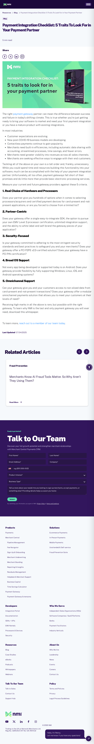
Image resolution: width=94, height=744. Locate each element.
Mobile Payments (56, 542)
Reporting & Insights (15, 567)
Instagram (35, 721)
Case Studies (10, 655)
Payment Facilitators (57, 626)
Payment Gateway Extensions (19, 597)
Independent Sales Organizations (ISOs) (65, 611)
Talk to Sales (10, 689)
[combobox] (10, 468)
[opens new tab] (4, 56)
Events (52, 665)
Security (8, 635)
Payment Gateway (12, 592)
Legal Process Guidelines (59, 698)
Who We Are (54, 650)
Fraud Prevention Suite (58, 552)
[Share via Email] (22, 56)
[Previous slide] (79, 351)
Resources (6, 13)
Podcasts (9, 665)
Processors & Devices (14, 631)
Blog (16, 13)
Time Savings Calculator (17, 587)
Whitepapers (10, 669)
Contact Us (54, 674)
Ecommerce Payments (58, 533)
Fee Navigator (12, 547)
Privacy (52, 694)
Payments (9, 533)
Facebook (28, 721)
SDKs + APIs (10, 621)
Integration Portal (12, 611)
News (51, 660)
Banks (51, 621)
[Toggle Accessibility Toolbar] (89, 367)
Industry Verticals (56, 631)
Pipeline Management (16, 542)
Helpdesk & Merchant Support (19, 577)
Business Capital (14, 582)
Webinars (9, 674)
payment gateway (23, 113)
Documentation (11, 616)
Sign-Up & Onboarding (16, 552)
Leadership (53, 655)
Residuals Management (16, 572)
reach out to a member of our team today (41, 323)
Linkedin (21, 721)
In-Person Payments (57, 538)
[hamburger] (88, 4)
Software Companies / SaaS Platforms (64, 616)
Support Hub (10, 698)
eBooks (8, 660)
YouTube (6, 721)
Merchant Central (12, 538)
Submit (12, 499)
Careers (52, 669)
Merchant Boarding (15, 562)
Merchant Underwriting (16, 557)
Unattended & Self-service (60, 547)
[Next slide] (86, 351)
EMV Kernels (10, 626)
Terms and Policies (56, 689)
